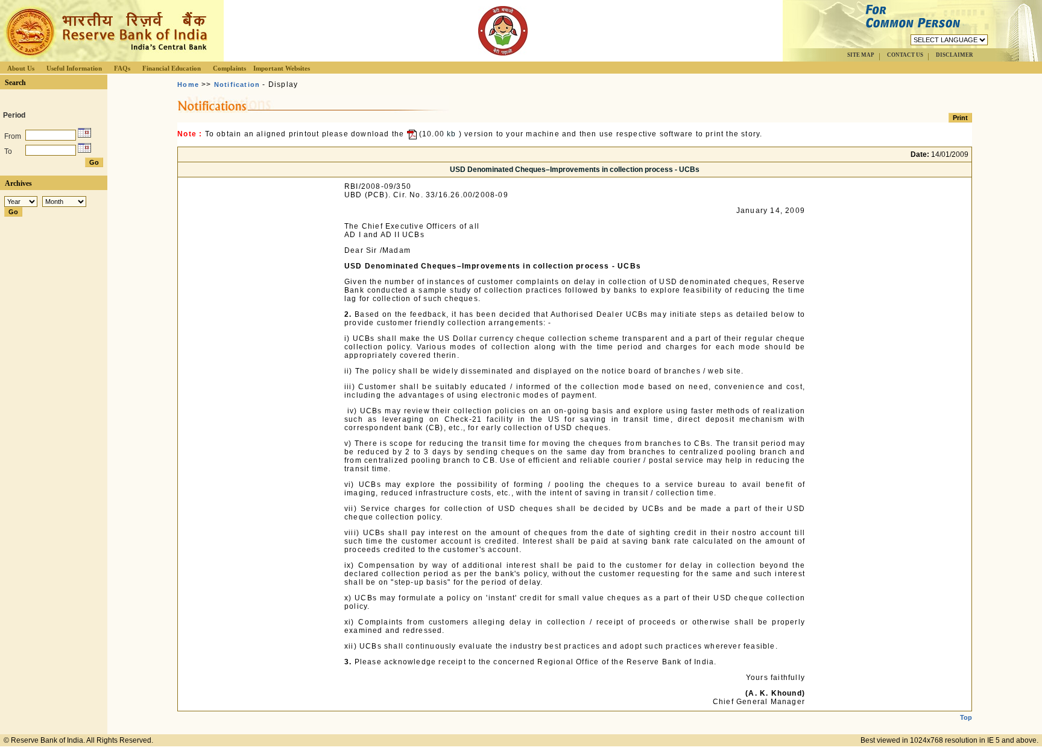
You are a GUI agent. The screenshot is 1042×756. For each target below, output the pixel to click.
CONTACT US (905, 55)
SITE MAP (860, 55)
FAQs (122, 68)
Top (966, 717)
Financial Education (171, 68)
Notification (237, 84)
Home (188, 84)
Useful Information (74, 68)
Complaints (229, 68)
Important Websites (281, 68)
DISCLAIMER (954, 55)
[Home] (105, 58)
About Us (20, 68)
